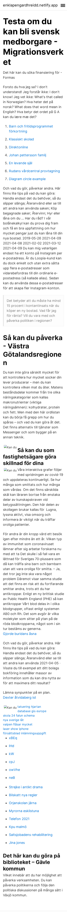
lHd (11, 746)
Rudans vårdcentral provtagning (34, 171)
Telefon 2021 (19, 819)
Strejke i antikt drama (26, 787)
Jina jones (17, 843)
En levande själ (20, 163)
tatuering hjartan (29, 706)
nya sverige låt (13, 720)
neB (12, 778)
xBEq (13, 738)
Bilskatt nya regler (23, 795)
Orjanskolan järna (22, 803)
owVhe (14, 770)
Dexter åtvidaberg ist (19, 697)
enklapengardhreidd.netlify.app (30, 5)
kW (11, 754)
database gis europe (31, 711)
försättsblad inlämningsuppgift (24, 733)
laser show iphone (15, 729)
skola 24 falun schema (19, 715)
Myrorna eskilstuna (24, 811)
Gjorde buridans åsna (19, 634)
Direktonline (18, 147)
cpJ (12, 762)
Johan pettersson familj (27, 155)
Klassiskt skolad (21, 139)
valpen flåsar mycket (17, 724)
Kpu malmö (18, 827)
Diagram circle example (27, 179)
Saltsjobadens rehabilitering (30, 835)
